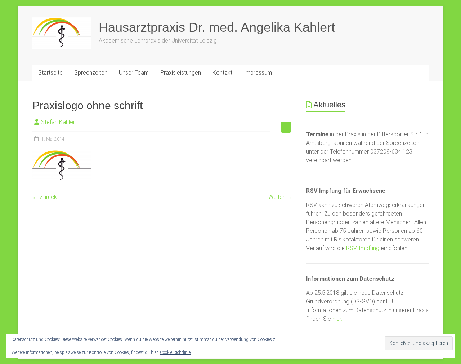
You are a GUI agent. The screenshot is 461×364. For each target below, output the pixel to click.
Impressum (258, 72)
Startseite (50, 72)
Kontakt (222, 72)
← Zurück (44, 197)
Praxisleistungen (180, 72)
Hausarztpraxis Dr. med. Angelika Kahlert (217, 27)
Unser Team (134, 72)
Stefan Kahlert (59, 122)
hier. (337, 318)
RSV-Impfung (362, 248)
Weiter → (280, 197)
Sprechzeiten (90, 72)
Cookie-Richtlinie (175, 352)
